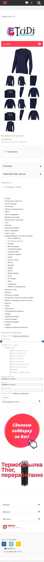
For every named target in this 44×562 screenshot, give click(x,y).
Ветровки (11, 265)
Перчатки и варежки (14, 254)
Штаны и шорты (13, 260)
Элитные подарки (11, 319)
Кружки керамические (19, 350)
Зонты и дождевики (11, 214)
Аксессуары (12, 278)
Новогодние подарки (12, 228)
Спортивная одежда (14, 249)
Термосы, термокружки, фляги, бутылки (18, 300)
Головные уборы (13, 252)
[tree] (22, 359)
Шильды (8, 292)
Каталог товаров (12, 345)
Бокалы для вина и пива (20, 364)
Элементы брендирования (16, 286)
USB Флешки (9, 308)
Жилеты (10, 262)
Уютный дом (9, 206)
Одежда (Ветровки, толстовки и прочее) (18, 236)
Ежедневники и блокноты (13, 201)
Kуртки (10, 257)
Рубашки (11, 244)
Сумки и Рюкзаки (11, 204)
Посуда (7, 198)
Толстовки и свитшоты (15, 241)
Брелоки (8, 303)
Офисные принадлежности (14, 209)
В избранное (12, 152)
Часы (7, 222)
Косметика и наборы (12, 295)
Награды (8, 314)
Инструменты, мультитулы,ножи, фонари (19, 298)
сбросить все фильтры (21, 336)
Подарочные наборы (12, 316)
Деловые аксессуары (12, 217)
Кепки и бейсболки (14, 238)
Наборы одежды (13, 273)
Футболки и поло (10, 290)
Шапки (10, 270)
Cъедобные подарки (12, 322)
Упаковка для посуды (19, 367)
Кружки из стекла (18, 361)
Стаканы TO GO (17, 359)
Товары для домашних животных (16, 327)
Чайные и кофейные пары (21, 372)
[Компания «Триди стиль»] (22, 31)
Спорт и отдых (10, 233)
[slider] (43, 341)
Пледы (7, 306)
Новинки (8, 324)
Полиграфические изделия (14, 311)
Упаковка (8, 225)
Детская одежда (13, 246)
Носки (10, 276)
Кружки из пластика (19, 353)
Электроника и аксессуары (14, 220)
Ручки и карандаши (11, 230)
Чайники (15, 369)
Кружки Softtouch (18, 356)
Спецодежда (12, 284)
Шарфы (10, 268)
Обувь (10, 281)
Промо (7, 212)
